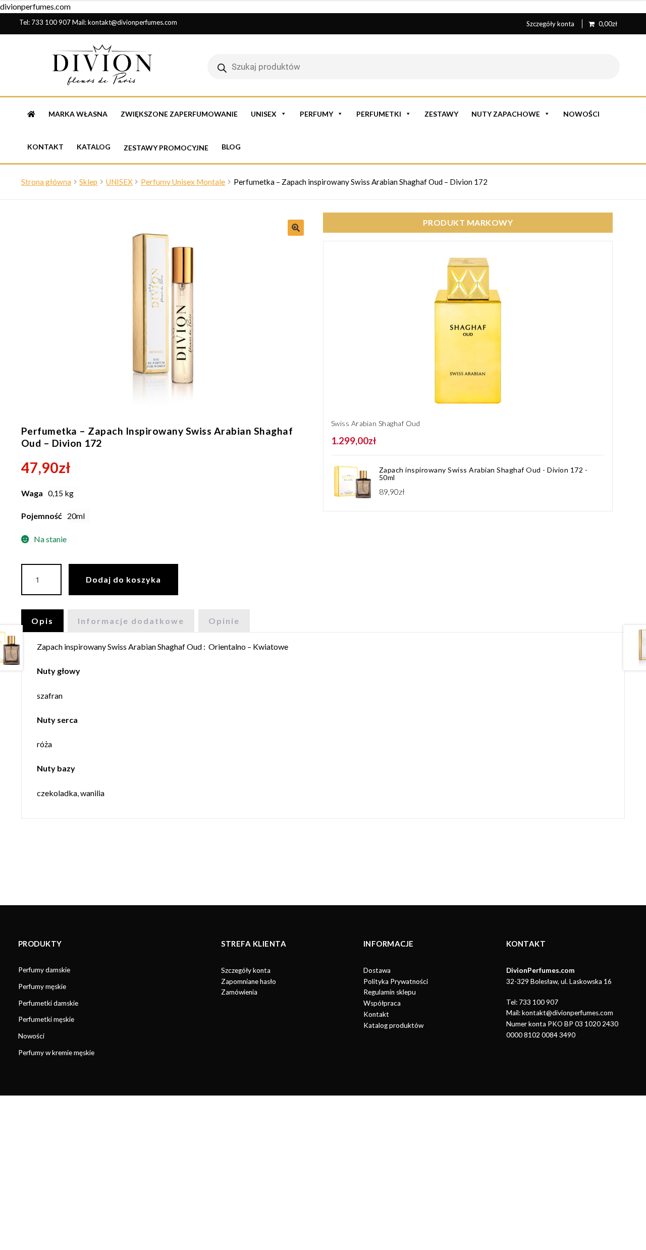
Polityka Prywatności (395, 981)
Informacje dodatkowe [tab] (131, 621)
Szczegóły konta (550, 24)
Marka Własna (77, 114)
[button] (296, 228)
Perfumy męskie (42, 986)
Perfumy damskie (44, 970)
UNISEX (264, 114)
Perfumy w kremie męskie (56, 1053)
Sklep (88, 181)
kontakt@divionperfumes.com (132, 22)
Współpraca (382, 1003)
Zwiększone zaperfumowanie (179, 114)
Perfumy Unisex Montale (183, 181)
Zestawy (441, 114)
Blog (231, 146)
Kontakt (45, 146)
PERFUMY (316, 114)
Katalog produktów (393, 1025)
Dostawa (377, 970)
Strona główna (46, 181)
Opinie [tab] (224, 621)
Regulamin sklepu (389, 992)
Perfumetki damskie (48, 1003)
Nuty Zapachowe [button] (505, 114)
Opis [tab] (42, 621)
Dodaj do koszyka (123, 579)
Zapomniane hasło (248, 981)
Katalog (94, 146)
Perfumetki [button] (378, 114)
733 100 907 (51, 22)
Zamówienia (239, 992)
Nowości (581, 114)
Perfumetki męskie (46, 1019)
